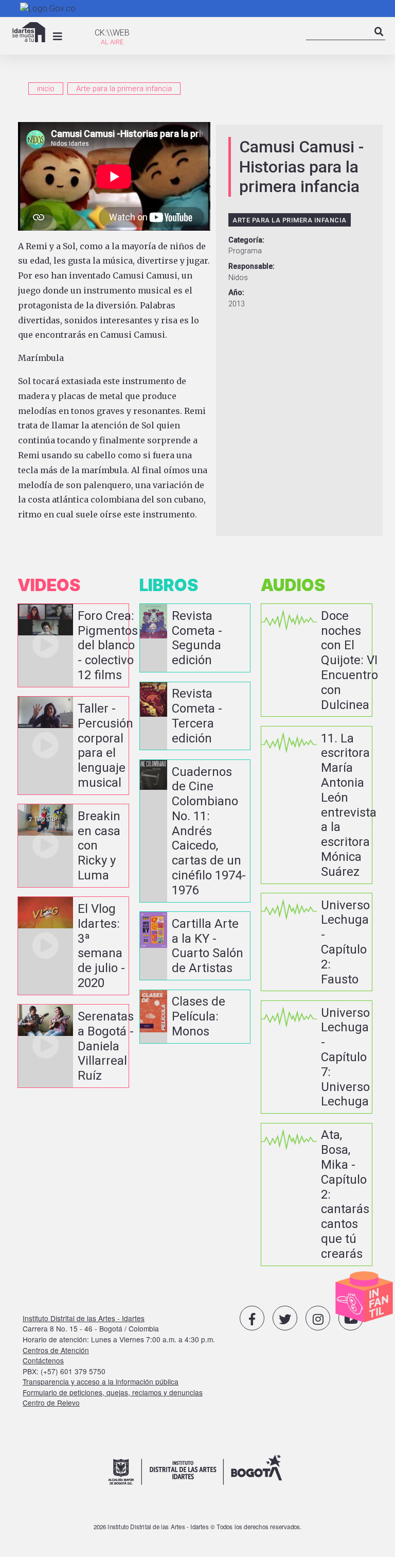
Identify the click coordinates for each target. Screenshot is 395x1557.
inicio (46, 88)
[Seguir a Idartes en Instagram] (318, 1318)
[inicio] (28, 32)
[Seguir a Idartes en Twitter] (285, 1318)
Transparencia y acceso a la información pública (100, 1381)
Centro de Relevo (51, 1402)
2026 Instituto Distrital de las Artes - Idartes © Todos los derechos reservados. (198, 1527)
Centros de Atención (56, 1350)
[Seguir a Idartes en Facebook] (252, 1318)
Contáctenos (43, 1360)
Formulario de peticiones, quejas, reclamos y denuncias (113, 1392)
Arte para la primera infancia (124, 88)
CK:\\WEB (112, 33)
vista (73, 645)
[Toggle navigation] (57, 36)
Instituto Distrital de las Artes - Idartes (84, 1318)
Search (379, 40)
